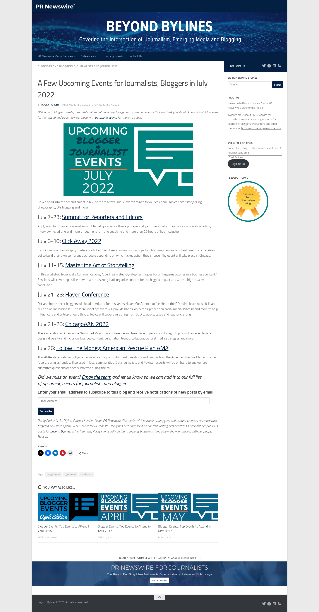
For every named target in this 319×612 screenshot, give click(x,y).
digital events (70, 474)
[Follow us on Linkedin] (274, 66)
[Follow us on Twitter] (264, 66)
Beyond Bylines (60, 431)
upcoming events (106, 117)
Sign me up (238, 164)
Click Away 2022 (81, 241)
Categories (87, 56)
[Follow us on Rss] (279, 66)
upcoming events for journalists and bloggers (85, 384)
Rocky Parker (50, 104)
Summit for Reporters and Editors (102, 217)
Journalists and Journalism (96, 66)
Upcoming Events (112, 56)
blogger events (53, 474)
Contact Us (135, 56)
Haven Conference (87, 294)
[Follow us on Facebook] (269, 66)
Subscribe (46, 411)
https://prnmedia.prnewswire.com (261, 128)
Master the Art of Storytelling (99, 265)
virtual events (86, 474)
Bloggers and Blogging (55, 66)
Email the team (96, 377)
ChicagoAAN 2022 (87, 324)
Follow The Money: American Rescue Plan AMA (112, 348)
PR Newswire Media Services (55, 56)
